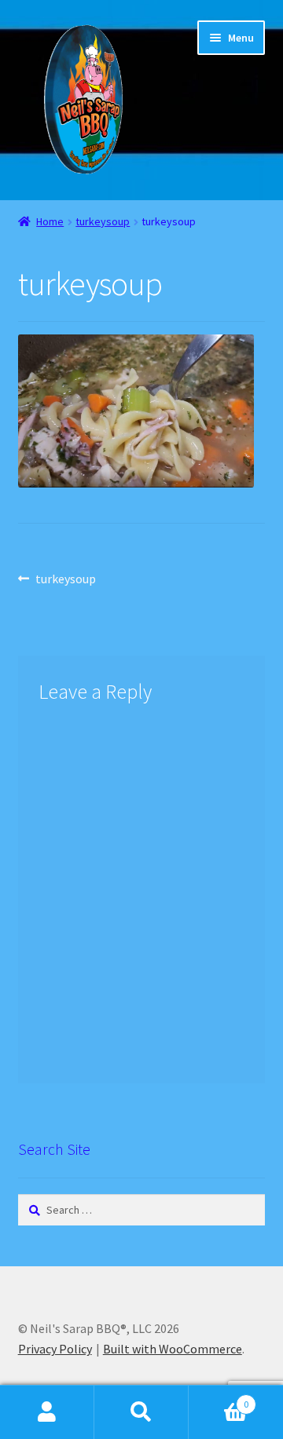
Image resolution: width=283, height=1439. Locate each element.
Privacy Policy (55, 1349)
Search (141, 1412)
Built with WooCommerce (172, 1349)
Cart (218, 1398)
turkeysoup (102, 221)
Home (50, 221)
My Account (47, 1412)
